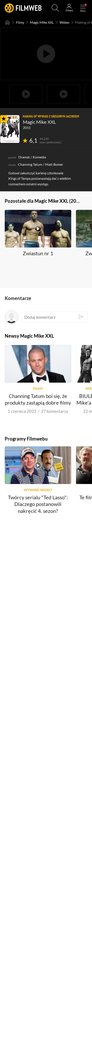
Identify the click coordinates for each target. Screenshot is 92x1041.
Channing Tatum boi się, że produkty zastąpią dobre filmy (38, 399)
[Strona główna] (7, 22)
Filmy (20, 22)
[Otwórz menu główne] (83, 8)
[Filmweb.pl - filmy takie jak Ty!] (23, 8)
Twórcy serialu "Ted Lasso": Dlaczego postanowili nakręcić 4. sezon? (38, 504)
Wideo (64, 22)
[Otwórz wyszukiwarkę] (55, 8)
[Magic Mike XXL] (9, 129)
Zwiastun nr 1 (38, 253)
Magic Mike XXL (42, 22)
